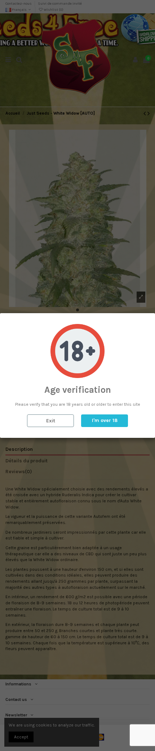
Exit (50, 421)
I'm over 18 (105, 420)
